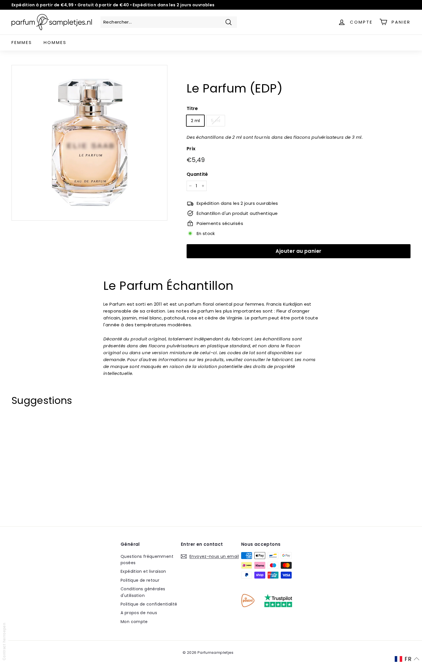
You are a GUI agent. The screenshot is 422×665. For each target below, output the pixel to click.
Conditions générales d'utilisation (143, 592)
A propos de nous (139, 613)
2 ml (195, 120)
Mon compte (134, 621)
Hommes (55, 42)
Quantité (197, 174)
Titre (192, 108)
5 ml (215, 120)
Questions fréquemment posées (147, 560)
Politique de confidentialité (149, 604)
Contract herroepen (4, 641)
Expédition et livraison (143, 571)
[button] (407, 659)
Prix (191, 148)
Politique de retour (140, 580)
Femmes (21, 42)
